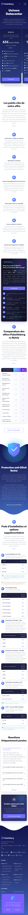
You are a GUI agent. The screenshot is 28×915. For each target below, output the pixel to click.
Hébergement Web (6, 866)
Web (4, 863)
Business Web (18, 866)
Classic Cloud (5, 879)
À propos (3, 891)
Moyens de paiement (19, 891)
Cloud (4, 874)
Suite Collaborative (6, 868)
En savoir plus (17, 905)
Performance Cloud (7, 882)
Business (18, 863)
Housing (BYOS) (18, 877)
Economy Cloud (6, 877)
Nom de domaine (6, 871)
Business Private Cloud (18, 869)
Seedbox (18, 879)
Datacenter (18, 874)
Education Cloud (6, 884)
